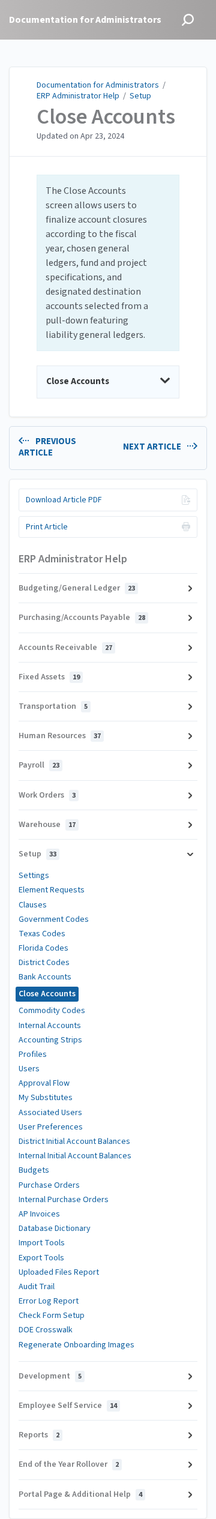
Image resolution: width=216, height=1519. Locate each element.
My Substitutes (46, 1098)
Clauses (33, 905)
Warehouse (47, 825)
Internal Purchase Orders (64, 1200)
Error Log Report (49, 1301)
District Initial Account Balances (74, 1141)
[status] (108, 263)
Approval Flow (44, 1083)
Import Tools (42, 1243)
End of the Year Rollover (69, 1464)
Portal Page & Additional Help (80, 1494)
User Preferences (51, 1127)
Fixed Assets (49, 677)
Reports (39, 1435)
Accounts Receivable (65, 648)
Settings (34, 876)
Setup (140, 96)
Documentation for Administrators (98, 85)
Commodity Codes (52, 1011)
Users (29, 1069)
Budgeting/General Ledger (77, 588)
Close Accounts (106, 117)
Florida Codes (43, 948)
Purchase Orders (49, 1185)
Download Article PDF (64, 500)
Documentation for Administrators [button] (85, 20)
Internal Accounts (50, 1026)
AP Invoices (39, 1214)
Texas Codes (42, 934)
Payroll (39, 765)
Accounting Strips (50, 1040)
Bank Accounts (45, 977)
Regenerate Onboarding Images (76, 1345)
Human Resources (60, 736)
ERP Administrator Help (78, 96)
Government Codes (54, 919)
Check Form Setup (52, 1316)
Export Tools (41, 1258)
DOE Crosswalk (46, 1330)
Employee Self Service (68, 1406)
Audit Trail (37, 1287)
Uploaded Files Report (59, 1272)
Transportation (53, 706)
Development (50, 1376)
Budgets (34, 1170)
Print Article (47, 527)
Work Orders (47, 795)
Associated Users (50, 1113)
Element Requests (52, 890)
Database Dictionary (55, 1229)
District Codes (44, 963)
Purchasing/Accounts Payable (82, 618)
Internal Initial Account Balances (75, 1156)
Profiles (33, 1054)
